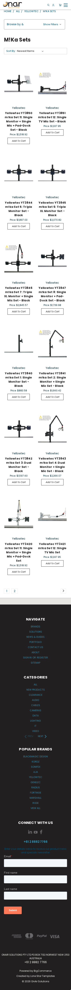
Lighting (35, 720)
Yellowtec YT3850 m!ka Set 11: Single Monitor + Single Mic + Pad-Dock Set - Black (19, 121)
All (35, 684)
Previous (6, 986)
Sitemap (35, 662)
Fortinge (35, 792)
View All (35, 808)
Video (35, 731)
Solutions (35, 631)
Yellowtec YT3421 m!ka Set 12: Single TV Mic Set (52, 548)
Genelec (36, 782)
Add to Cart (18, 140)
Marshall (35, 797)
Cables (35, 705)
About (35, 652)
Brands (35, 626)
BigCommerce (42, 971)
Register (42, 657)
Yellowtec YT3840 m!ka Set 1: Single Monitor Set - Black (18, 379)
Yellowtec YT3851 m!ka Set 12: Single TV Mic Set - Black (52, 117)
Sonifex (35, 766)
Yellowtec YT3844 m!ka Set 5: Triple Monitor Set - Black (18, 209)
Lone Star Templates (42, 976)
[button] (34, 24)
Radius (35, 787)
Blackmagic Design (35, 756)
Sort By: (11, 51)
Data (36, 715)
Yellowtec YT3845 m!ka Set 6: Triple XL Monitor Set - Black (52, 209)
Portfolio (35, 642)
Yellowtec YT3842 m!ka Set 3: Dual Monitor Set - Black (18, 465)
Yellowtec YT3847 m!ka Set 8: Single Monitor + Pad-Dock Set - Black (52, 294)
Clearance (35, 695)
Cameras (35, 710)
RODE (36, 803)
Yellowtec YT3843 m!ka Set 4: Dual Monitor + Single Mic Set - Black (52, 465)
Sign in (27, 657)
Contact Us (35, 647)
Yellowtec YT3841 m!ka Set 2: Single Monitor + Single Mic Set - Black (52, 379)
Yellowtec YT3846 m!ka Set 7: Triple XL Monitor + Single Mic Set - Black (18, 294)
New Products (35, 689)
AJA (35, 772)
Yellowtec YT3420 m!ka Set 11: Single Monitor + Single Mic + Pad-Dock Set (19, 552)
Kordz (35, 761)
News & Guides (35, 637)
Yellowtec (35, 777)
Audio (35, 700)
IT (35, 726)
